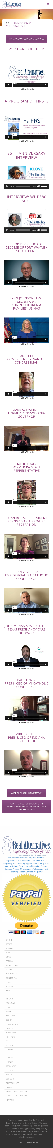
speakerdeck (12, 965)
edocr (9, 952)
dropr (9, 1087)
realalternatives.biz (16, 1096)
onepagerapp (12, 1083)
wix (7, 1041)
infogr (9, 999)
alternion (11, 1032)
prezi (8, 982)
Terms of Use (32, 1143)
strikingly (11, 1066)
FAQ (21, 1143)
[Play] (7, 186)
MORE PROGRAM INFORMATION (26, 793)
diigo (8, 957)
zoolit (9, 1007)
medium (10, 986)
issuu (8, 990)
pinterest (11, 948)
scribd (9, 944)
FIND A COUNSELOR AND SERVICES (26, 38)
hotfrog (10, 1037)
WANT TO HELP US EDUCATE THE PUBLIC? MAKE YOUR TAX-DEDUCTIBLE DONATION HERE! (26, 806)
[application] (26, 186)
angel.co (10, 1015)
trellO (9, 961)
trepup (9, 1049)
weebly (9, 1045)
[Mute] (38, 186)
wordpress (11, 974)
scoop (9, 1020)
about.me (10, 1003)
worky (9, 1011)
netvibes (10, 1100)
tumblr (10, 1057)
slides (9, 969)
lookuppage (12, 1024)
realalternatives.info (17, 1091)
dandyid (10, 1028)
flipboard (11, 1070)
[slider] (44, 186)
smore (9, 940)
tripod (9, 1062)
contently (11, 978)
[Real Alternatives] (11, 4)
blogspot (11, 1079)
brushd (9, 1074)
